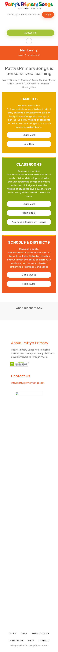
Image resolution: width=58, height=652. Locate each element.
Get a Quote (29, 274)
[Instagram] (40, 21)
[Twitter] (34, 21)
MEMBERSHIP (30, 32)
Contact (44, 640)
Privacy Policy (40, 633)
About (12, 633)
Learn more (29, 283)
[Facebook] (29, 21)
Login (48, 14)
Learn (24, 633)
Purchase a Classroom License (29, 222)
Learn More (29, 134)
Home (20, 55)
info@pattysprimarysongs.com (27, 382)
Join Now (29, 144)
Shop (31, 640)
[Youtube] (23, 21)
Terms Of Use (15, 640)
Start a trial (28, 212)
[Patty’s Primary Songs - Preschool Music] (29, 5)
